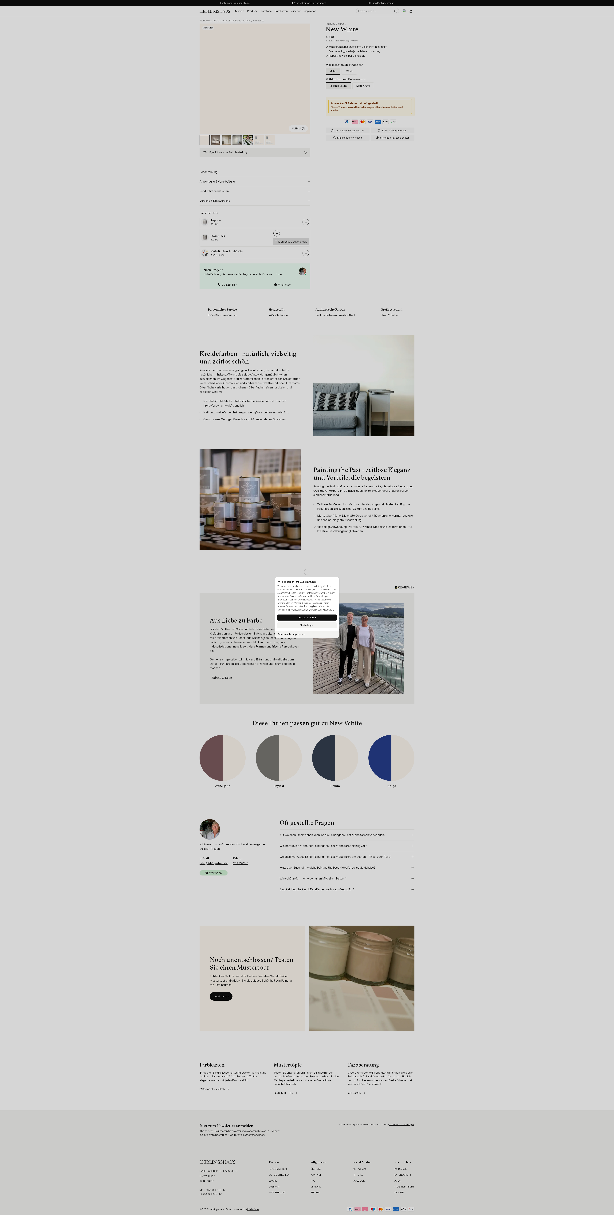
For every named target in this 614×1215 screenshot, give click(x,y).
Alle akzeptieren (307, 617)
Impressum (299, 634)
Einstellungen (307, 625)
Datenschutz (284, 634)
